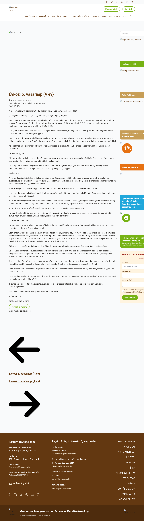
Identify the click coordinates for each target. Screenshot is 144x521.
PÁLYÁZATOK (128, 493)
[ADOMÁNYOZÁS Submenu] (88, 16)
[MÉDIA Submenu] (99, 16)
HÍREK (66, 16)
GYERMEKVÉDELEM (124, 472)
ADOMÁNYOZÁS (80, 16)
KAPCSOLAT (119, 16)
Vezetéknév (127, 271)
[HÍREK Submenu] (70, 16)
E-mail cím (126, 262)
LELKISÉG (43, 16)
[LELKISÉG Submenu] (48, 16)
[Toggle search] (130, 16)
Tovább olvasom (19, 307)
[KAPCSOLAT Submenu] (126, 16)
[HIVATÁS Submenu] (60, 16)
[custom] (107, 2)
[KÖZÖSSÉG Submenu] (36, 16)
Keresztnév (127, 280)
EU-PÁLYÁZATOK (126, 488)
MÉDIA (94, 16)
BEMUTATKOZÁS (126, 441)
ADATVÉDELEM (127, 499)
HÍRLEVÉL (130, 457)
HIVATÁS (55, 16)
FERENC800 (107, 16)
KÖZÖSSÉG (30, 16)
